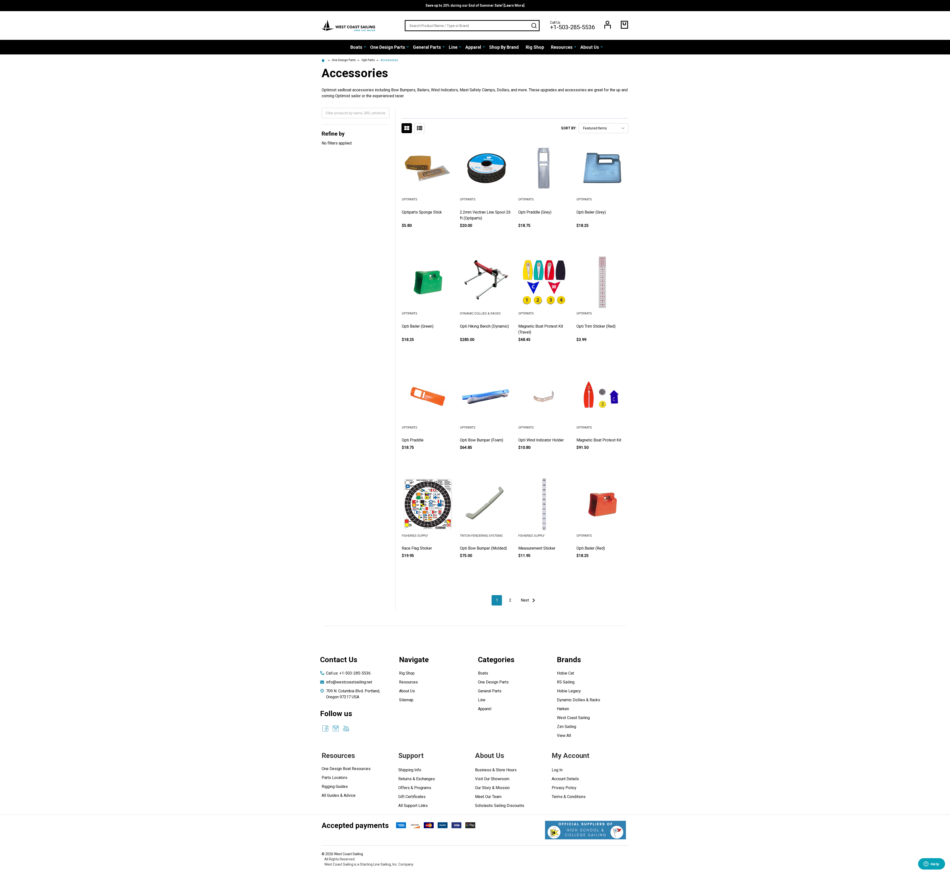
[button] (585, 830)
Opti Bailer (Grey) (591, 212)
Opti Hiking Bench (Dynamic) (484, 326)
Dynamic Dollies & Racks (578, 700)
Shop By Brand (504, 47)
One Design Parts (387, 47)
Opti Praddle (413, 440)
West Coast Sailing (573, 717)
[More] (365, 47)
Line (453, 47)
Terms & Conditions (569, 796)
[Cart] (624, 25)
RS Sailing (565, 682)
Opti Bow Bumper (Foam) (481, 440)
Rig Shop (535, 47)
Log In (557, 770)
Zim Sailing (566, 726)
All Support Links (413, 805)
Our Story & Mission (492, 787)
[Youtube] (346, 728)
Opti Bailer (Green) (417, 326)
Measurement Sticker (536, 548)
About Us (589, 47)
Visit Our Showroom (492, 778)
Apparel (473, 47)
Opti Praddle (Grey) (534, 212)
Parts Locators (334, 777)
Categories (496, 659)
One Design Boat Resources (346, 768)
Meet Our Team (488, 796)
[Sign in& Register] (608, 25)
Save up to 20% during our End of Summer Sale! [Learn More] (475, 5)
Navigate (414, 659)
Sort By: (568, 128)
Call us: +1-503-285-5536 (348, 673)
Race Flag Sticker (417, 548)
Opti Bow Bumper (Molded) (483, 548)
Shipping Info (409, 770)
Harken (563, 708)
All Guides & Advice (339, 795)
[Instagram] (336, 728)
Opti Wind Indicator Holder (541, 440)
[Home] (324, 60)
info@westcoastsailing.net (349, 682)
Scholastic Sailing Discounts (499, 805)
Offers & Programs (414, 787)
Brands (569, 659)
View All (564, 735)
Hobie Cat (565, 673)
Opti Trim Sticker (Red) (596, 326)
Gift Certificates (412, 796)
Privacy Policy (564, 787)
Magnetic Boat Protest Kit (598, 440)
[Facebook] (325, 728)
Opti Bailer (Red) (590, 548)
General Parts (427, 47)
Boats (356, 47)
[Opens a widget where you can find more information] (931, 864)
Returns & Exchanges (416, 778)
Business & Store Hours (496, 770)
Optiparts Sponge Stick (422, 212)
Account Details (565, 778)
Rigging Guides (335, 786)
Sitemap (406, 700)
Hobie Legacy (569, 691)
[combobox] (472, 25)
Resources (561, 47)
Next (525, 600)
